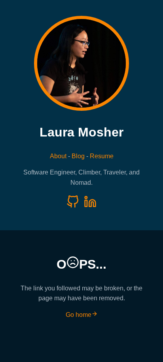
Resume (102, 156)
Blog (78, 156)
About (58, 156)
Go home (78, 314)
